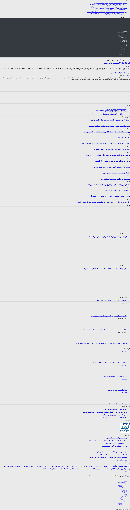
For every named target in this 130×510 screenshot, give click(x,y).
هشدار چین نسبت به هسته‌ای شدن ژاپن (116, 173)
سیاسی (125, 29)
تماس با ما (125, 472)
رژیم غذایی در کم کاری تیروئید (120, 72)
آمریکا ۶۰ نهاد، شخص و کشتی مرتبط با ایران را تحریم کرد (114, 14)
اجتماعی (125, 31)
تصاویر (125, 55)
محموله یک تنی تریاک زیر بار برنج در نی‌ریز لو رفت (114, 415)
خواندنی (123, 46)
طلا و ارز (120, 34)
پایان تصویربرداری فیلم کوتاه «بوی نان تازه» (117, 109)
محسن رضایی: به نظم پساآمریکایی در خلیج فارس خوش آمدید (109, 196)
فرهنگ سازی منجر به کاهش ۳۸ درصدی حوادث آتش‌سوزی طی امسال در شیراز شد (105, 329)
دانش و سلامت (124, 37)
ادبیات (123, 42)
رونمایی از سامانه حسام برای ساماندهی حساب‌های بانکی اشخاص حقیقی (111, 8)
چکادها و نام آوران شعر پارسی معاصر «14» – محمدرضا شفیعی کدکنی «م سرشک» (108, 112)
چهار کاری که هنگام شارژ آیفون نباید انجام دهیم (114, 446)
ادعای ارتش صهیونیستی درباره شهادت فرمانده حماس (112, 149)
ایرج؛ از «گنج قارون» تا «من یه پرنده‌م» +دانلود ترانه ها (115, 114)
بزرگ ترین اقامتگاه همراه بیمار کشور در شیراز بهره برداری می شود (109, 316)
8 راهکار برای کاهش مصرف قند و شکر (117, 63)
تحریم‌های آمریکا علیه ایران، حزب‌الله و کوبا (115, 179)
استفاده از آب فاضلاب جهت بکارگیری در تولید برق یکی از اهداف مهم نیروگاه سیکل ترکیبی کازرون (101, 343)
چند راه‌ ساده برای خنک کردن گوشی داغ (116, 443)
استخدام (120, 53)
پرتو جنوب (127, 66)
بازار (124, 33)
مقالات (123, 50)
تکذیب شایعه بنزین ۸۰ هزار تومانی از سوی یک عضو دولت (110, 167)
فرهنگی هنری (99, 468)
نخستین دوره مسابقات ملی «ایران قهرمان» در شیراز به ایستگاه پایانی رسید (110, 3)
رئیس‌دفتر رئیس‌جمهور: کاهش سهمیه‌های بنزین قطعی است (109, 126)
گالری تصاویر (59, 468)
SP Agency (127, 476)
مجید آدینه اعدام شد (123, 137)
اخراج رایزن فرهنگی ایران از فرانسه (117, 190)
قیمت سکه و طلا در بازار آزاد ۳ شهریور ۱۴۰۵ (117, 5)
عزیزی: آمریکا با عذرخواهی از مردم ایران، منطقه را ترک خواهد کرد (107, 155)
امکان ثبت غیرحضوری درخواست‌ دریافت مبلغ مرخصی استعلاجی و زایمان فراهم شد (108, 4)
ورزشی (125, 43)
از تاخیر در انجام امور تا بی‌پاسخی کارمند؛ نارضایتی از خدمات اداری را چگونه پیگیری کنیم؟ (107, 12)
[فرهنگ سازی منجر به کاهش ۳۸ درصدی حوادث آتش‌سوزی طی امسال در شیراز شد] (121, 327)
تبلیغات (120, 54)
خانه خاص (122, 47)
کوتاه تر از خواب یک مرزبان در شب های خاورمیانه (115, 111)
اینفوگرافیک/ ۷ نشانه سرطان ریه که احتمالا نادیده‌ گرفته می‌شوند (105, 268)
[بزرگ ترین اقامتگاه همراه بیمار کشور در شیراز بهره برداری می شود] (121, 313)
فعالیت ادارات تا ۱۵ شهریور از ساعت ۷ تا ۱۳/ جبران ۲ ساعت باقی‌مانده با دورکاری (108, 6)
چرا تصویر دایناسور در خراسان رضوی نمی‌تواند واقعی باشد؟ (114, 10)
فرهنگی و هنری (123, 41)
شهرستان (125, 40)
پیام (68, 468)
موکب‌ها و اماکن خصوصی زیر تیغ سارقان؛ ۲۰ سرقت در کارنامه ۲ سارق (108, 417)
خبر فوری (36, 466)
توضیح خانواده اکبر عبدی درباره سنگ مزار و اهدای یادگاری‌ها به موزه (111, 110)
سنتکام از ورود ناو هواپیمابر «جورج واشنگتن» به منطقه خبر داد (109, 185)
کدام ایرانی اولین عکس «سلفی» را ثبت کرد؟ (112, 300)
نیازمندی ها (122, 51)
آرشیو (124, 466)
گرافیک (123, 49)
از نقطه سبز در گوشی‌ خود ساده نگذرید (116, 438)
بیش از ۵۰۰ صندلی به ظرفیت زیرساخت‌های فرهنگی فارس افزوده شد (111, 107)
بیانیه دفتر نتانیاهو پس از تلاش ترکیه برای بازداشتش (112, 161)
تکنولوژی (123, 38)
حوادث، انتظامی (121, 32)
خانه (126, 471)
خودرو (120, 36)
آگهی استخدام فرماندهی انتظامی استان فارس (117, 9)
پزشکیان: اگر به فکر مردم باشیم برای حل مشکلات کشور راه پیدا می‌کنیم (105, 143)
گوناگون (125, 45)
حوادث (56, 466)
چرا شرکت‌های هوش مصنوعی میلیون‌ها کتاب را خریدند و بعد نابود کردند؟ (108, 440)
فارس (109, 468)
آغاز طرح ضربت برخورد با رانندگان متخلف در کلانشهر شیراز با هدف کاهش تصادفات (108, 13)
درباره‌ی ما (124, 56)
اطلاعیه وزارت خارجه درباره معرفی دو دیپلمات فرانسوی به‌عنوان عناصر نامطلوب (102, 202)
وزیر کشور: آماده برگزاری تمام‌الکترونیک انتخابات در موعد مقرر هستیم (106, 132)
